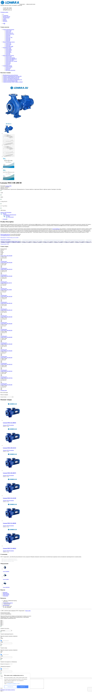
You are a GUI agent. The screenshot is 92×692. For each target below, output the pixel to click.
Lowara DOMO (9, 49)
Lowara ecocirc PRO (10, 60)
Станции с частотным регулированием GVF (12, 79)
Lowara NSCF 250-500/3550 (6, 371)
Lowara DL (8, 53)
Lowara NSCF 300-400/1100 (6, 303)
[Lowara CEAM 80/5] (5, 568)
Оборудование (6, 594)
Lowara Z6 (8, 69)
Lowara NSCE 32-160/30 (9, 523)
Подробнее (9, 212)
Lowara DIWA (8, 52)
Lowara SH (8, 39)
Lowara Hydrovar (56, 228)
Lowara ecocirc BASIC (10, 57)
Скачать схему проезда (8, 602)
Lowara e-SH (8, 31)
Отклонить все (10, 686)
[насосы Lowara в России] (10, 4)
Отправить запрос (4, 12)
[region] (16, 681)
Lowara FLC (8, 63)
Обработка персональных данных (10, 560)
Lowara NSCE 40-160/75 (9, 473)
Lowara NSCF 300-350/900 (6, 289)
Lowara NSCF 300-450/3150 (6, 269)
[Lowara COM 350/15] (5, 584)
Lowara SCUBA (9, 66)
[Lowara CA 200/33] (5, 576)
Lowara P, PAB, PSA (10, 34)
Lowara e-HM (8, 44)
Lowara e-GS (8, 67)
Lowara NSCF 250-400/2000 (6, 337)
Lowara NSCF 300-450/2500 (6, 262)
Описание (5, 219)
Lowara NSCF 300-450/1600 (6, 276)
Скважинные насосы (7, 65)
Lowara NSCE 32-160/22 (9, 548)
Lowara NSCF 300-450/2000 (6, 255)
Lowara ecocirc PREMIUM (11, 58)
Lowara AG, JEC (9, 37)
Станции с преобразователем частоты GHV (12, 76)
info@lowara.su (6, 605)
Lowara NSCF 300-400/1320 (6, 310)
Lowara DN (8, 54)
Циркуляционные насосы (8, 55)
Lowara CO (8, 36)
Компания (5, 592)
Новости (5, 19)
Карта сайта (28, 610)
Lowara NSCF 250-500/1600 (6, 344)
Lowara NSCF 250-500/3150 (6, 364)
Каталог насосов (6, 16)
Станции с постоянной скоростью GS (11, 78)
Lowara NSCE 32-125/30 (9, 498)
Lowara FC (8, 64)
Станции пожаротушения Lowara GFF (11, 77)
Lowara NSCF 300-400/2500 (6, 330)
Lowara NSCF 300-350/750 (6, 282)
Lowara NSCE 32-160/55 (9, 422)
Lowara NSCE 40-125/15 (9, 448)
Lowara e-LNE (9, 56)
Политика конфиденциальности (10, 558)
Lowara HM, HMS (9, 46)
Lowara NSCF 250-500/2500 (6, 357)
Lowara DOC (8, 50)
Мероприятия (6, 593)
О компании (5, 15)
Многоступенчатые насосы (9, 41)
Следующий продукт (5, 235)
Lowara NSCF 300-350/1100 (6, 296)
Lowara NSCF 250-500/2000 (6, 350)
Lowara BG (8, 35)
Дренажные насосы (7, 47)
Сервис (4, 18)
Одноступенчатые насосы (8, 29)
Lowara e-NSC (9, 30)
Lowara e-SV (8, 43)
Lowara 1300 (8, 48)
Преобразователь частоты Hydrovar (10, 75)
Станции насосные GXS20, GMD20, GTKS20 (13, 81)
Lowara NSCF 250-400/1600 (6, 384)
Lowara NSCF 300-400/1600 (6, 316)
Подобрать (3, 689)
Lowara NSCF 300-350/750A (6, 377)
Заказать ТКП (3, 212)
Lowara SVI (8, 45)
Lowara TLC (8, 62)
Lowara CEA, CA (9, 32)
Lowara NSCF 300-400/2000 (6, 323)
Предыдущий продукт (5, 234)
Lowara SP (8, 40)
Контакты (5, 21)
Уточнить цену (4, 261)
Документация (6, 17)
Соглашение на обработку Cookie (13, 683)
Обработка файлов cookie (8, 561)
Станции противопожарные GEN (10, 80)
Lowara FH (8, 38)
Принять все (22, 686)
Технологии (5, 595)
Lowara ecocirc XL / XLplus (11, 61)
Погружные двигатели (10, 70)
